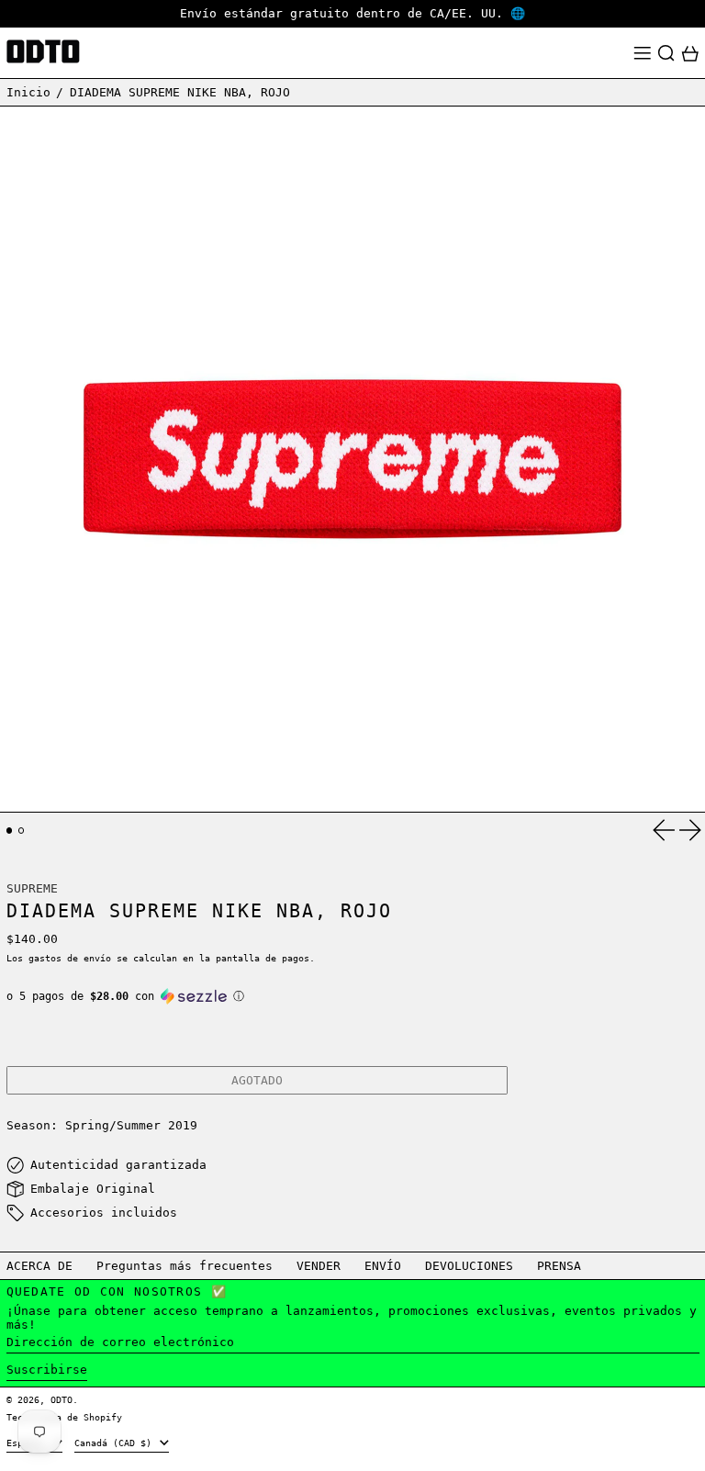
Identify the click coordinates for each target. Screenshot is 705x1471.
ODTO (61, 1399)
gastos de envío (69, 957)
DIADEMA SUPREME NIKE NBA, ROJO (180, 92)
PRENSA (559, 1266)
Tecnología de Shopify (64, 1416)
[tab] (9, 830)
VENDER (319, 1266)
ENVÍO (382, 1266)
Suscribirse (46, 1369)
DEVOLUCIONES (469, 1266)
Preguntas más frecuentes (184, 1266)
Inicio (28, 92)
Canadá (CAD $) (115, 1442)
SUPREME (32, 888)
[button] (666, 53)
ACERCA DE (39, 1266)
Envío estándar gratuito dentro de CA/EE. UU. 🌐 (352, 13)
